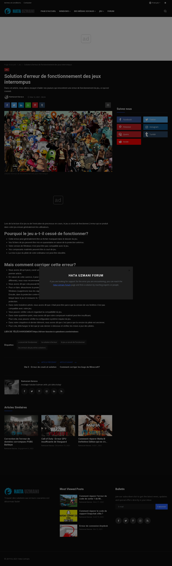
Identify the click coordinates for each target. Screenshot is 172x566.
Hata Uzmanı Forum (62, 285)
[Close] (129, 270)
